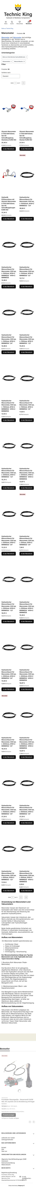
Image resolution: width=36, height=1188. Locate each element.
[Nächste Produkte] (21, 897)
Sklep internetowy (15, 1185)
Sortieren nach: (6, 72)
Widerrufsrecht (5, 1164)
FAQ (2, 1149)
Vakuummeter (6, 61)
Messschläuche (19, 61)
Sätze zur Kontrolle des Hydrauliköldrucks (14, 57)
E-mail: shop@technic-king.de (26, 1178)
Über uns (4, 1151)
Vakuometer (17, 37)
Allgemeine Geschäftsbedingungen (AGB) (13, 1159)
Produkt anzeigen (8, 1115)
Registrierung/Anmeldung (9, 1172)
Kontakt (3, 1147)
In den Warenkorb (8, 149)
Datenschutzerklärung (8, 1163)
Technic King (7, 28)
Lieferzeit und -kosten (8, 1138)
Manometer (5, 37)
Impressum (4, 1161)
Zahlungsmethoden (7, 1139)
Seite (12, 83)
